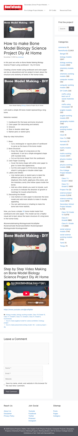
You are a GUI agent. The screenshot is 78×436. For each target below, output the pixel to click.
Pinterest (32, 418)
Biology (24, 105)
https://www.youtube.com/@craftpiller (18, 310)
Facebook (32, 414)
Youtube (32, 411)
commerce (62, 47)
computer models (66, 79)
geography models (67, 121)
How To (63, 138)
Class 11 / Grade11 (10, 316)
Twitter (31, 416)
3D (23, 211)
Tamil (62, 243)
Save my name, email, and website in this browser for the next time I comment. (26, 384)
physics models (66, 159)
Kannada (63, 141)
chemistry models (67, 68)
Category (56, 416)
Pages (55, 414)
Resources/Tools (65, 10)
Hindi (62, 135)
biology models (11, 314)
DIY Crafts (52, 10)
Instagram (32, 421)
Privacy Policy (9, 416)
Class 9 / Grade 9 (34, 316)
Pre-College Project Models (33, 10)
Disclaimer (8, 414)
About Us (7, 411)
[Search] (71, 28)
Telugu (62, 246)
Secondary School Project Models (35, 5)
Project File (64, 190)
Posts (55, 411)
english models (66, 110)
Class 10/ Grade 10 (39, 314)
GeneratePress (49, 433)
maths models (65, 148)
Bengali (63, 54)
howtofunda (8, 318)
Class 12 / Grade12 (22, 316)
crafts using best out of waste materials (68, 96)
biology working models (24, 314)
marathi (63, 145)
